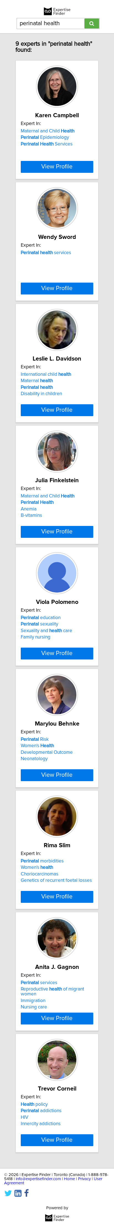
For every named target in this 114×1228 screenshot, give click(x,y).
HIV (24, 1117)
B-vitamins (31, 515)
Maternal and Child (47, 131)
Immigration (33, 1000)
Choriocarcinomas (39, 874)
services (46, 252)
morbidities (42, 861)
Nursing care (34, 1007)
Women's (37, 745)
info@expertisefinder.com (38, 1179)
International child (46, 374)
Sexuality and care (46, 630)
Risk (35, 739)
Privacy (84, 1179)
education (41, 617)
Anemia (29, 509)
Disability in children (41, 393)
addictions (41, 1110)
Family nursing (35, 637)
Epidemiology (45, 137)
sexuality (39, 624)
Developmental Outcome (47, 752)
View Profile (56, 167)
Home (69, 1179)
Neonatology (34, 758)
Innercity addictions (41, 1123)
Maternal (37, 380)
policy (34, 1104)
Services (46, 144)
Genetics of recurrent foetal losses (56, 880)
